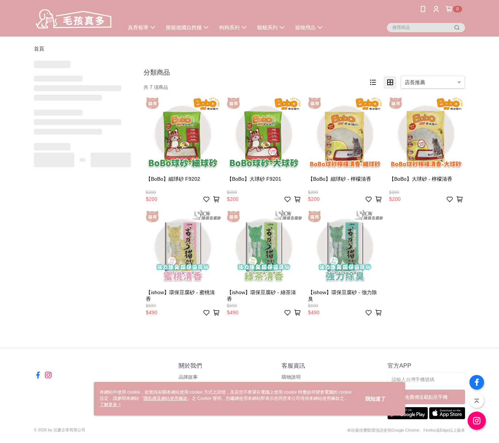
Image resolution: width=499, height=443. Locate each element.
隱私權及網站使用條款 (165, 398)
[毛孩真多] (74, 19)
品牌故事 (188, 377)
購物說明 (291, 377)
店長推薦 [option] (415, 82)
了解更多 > (110, 404)
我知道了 (375, 399)
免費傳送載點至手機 (426, 397)
